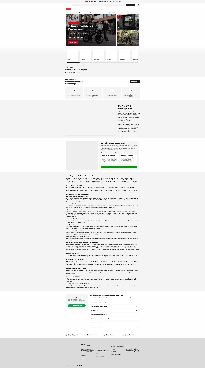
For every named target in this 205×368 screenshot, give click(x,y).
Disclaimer (113, 356)
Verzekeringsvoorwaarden (116, 354)
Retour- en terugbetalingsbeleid (117, 346)
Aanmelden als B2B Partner (101, 351)
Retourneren (98, 355)
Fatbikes (83, 9)
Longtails (102, 9)
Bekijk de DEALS (73, 42)
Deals (68, 9)
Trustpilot (67, 75)
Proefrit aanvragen (99, 347)
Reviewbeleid (113, 349)
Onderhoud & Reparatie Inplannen (102, 350)
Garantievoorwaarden (115, 352)
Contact (97, 344)
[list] (102, 55)
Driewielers (111, 9)
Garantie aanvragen (100, 356)
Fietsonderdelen (135, 9)
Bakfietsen (92, 9)
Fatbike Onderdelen (123, 9)
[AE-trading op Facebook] (77, 365)
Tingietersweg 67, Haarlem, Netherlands (86, 357)
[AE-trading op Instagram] (78, 365)
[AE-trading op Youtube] (79, 365)
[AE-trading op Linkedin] (81, 365)
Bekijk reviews (134, 81)
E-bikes (74, 9)
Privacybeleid (113, 351)
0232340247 (83, 355)
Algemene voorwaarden (115, 344)
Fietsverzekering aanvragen (101, 348)
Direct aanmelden (119, 167)
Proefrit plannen (130, 5)
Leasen (97, 353)
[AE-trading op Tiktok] (80, 365)
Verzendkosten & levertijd (116, 348)
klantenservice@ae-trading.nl (87, 353)
